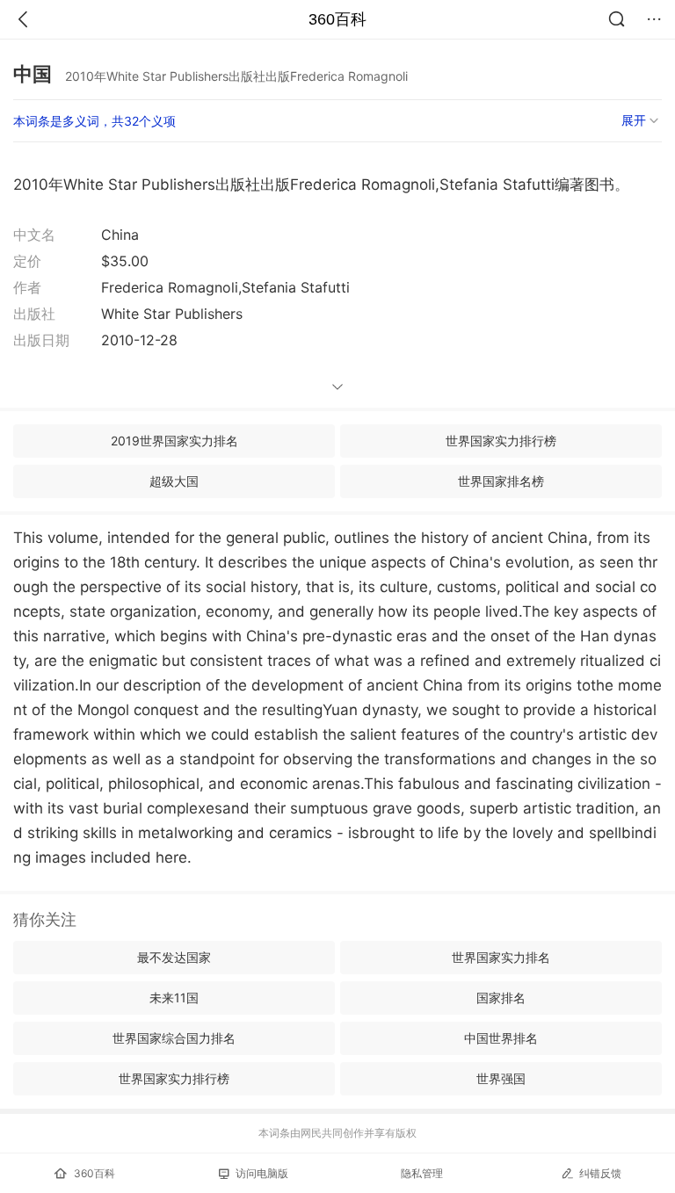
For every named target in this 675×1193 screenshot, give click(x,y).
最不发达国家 (174, 957)
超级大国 (174, 481)
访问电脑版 (262, 1173)
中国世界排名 (501, 1037)
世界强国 (501, 1078)
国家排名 (501, 997)
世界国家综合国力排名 (174, 1037)
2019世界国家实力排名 (174, 440)
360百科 (337, 19)
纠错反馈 (600, 1173)
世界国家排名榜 (501, 481)
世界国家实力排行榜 (501, 440)
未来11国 (174, 997)
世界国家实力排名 (501, 957)
